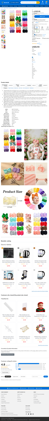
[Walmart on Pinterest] (33, 414)
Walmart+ (19, 399)
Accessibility (36, 399)
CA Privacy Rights (4, 411)
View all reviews (5, 372)
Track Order (32, 388)
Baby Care (11, 8)
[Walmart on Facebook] (26, 414)
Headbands (31, 88)
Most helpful (23, 376)
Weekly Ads (40, 388)
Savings (15, 6)
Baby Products (6, 8)
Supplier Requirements (5, 402)
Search (45, 376)
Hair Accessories (26, 88)
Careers (41, 6)
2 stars (16, 367)
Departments (5, 6)
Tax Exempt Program (37, 402)
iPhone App (28, 407)
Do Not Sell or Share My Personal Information (9, 414)
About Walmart (4, 394)
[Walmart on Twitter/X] (28, 414)
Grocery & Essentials (22, 6)
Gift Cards (19, 401)
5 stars (16, 363)
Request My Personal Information (7, 413)
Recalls (35, 397)
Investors (3, 399)
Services (11, 6)
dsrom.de (33, 61)
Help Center (24, 388)
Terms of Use (3, 407)
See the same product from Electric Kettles (40, 291)
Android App (28, 409)
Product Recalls (36, 401)
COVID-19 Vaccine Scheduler (39, 394)
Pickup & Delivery (30, 6)
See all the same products (43, 345)
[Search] (38, 2)
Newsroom (3, 397)
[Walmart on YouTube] (31, 414)
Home (2, 8)
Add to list (38, 38)
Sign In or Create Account (13, 388)
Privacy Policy (3, 409)
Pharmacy (37, 6)
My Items (46, 6)
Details (44, 35)
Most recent (8, 376)
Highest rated (15, 376)
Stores (18, 395)
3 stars (16, 366)
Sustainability (3, 401)
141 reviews (40, 43)
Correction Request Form (7, 354)
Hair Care (15, 8)
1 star (17, 369)
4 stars (16, 364)
